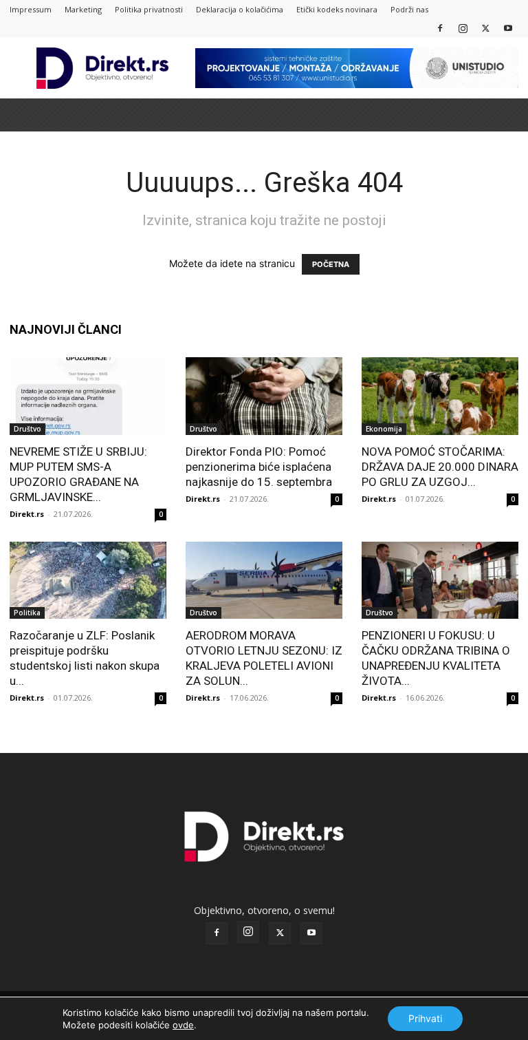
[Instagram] (462, 28)
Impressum (31, 9)
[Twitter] (485, 28)
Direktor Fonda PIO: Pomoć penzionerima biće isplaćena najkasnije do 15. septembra (259, 467)
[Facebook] (440, 28)
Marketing (83, 9)
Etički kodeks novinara (336, 9)
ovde (183, 1024)
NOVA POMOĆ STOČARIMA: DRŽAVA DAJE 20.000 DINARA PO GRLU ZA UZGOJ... (440, 467)
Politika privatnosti (149, 9)
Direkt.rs (27, 514)
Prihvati (425, 1018)
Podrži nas (409, 9)
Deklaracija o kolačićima (239, 9)
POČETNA (330, 264)
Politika (27, 612)
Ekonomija (384, 429)
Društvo (27, 429)
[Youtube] (508, 28)
